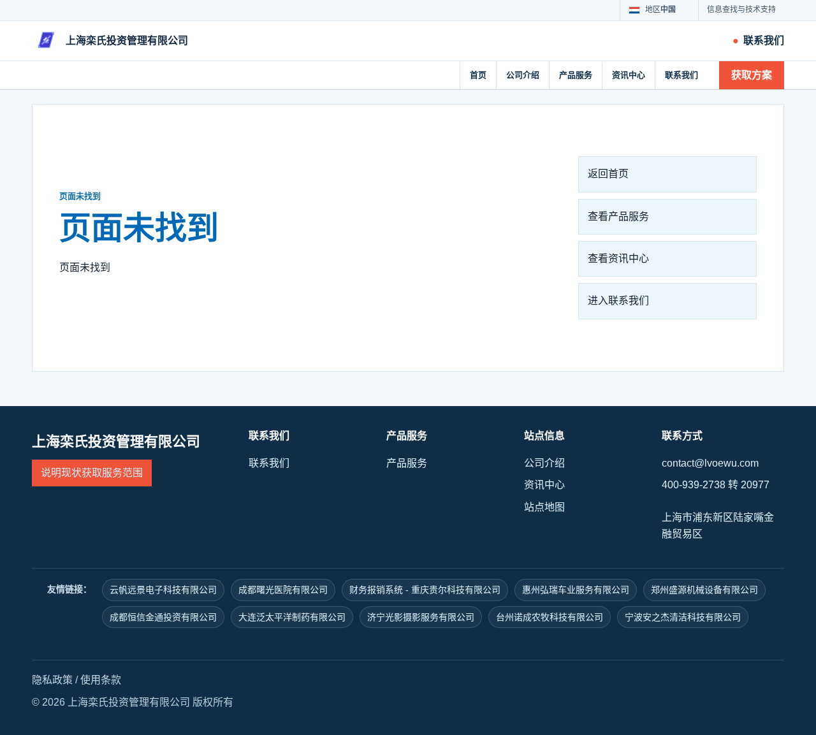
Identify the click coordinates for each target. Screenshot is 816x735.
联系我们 (681, 75)
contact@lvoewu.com (710, 463)
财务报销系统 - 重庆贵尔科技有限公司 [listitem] (424, 590)
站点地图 (544, 507)
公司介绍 (522, 75)
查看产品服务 (618, 216)
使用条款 (100, 679)
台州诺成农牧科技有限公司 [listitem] (549, 617)
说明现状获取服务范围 (92, 472)
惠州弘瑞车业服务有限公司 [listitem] (575, 590)
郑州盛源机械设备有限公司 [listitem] (704, 590)
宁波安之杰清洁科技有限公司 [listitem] (683, 617)
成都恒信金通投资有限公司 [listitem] (163, 617)
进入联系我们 (618, 300)
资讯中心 (628, 75)
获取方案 (751, 74)
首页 (478, 75)
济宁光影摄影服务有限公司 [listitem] (420, 617)
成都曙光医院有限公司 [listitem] (283, 590)
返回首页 (608, 173)
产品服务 (575, 75)
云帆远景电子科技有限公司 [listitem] (163, 590)
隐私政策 (52, 679)
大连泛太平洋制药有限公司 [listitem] (292, 617)
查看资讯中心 (618, 258)
